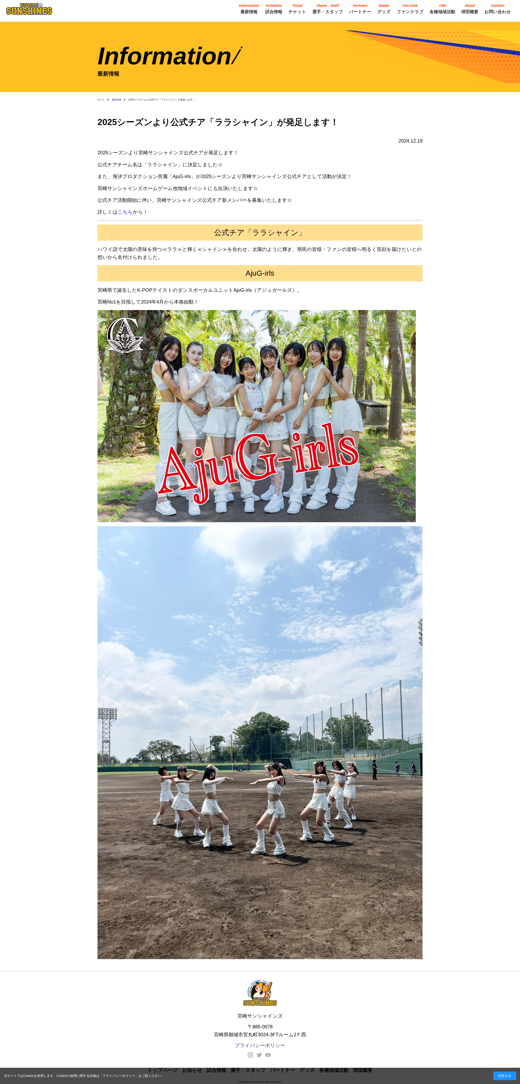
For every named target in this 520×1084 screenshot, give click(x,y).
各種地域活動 (442, 8)
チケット (297, 8)
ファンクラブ (410, 8)
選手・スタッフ (327, 8)
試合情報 (273, 8)
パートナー (360, 8)
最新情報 (249, 8)
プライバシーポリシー (119, 1076)
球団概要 (469, 8)
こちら (125, 212)
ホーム (101, 99)
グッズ (384, 8)
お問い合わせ (497, 8)
